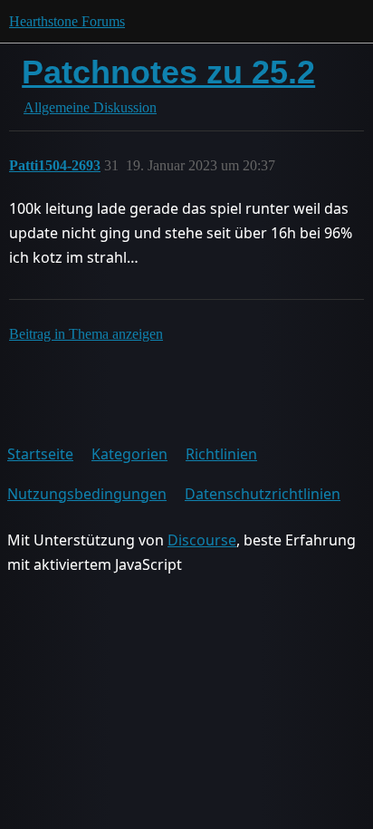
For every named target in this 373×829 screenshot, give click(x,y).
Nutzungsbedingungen (87, 494)
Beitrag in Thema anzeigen (86, 334)
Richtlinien (221, 454)
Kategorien (129, 454)
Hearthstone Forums (67, 21)
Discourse (201, 540)
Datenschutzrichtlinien (262, 494)
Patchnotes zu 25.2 (168, 72)
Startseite (40, 454)
